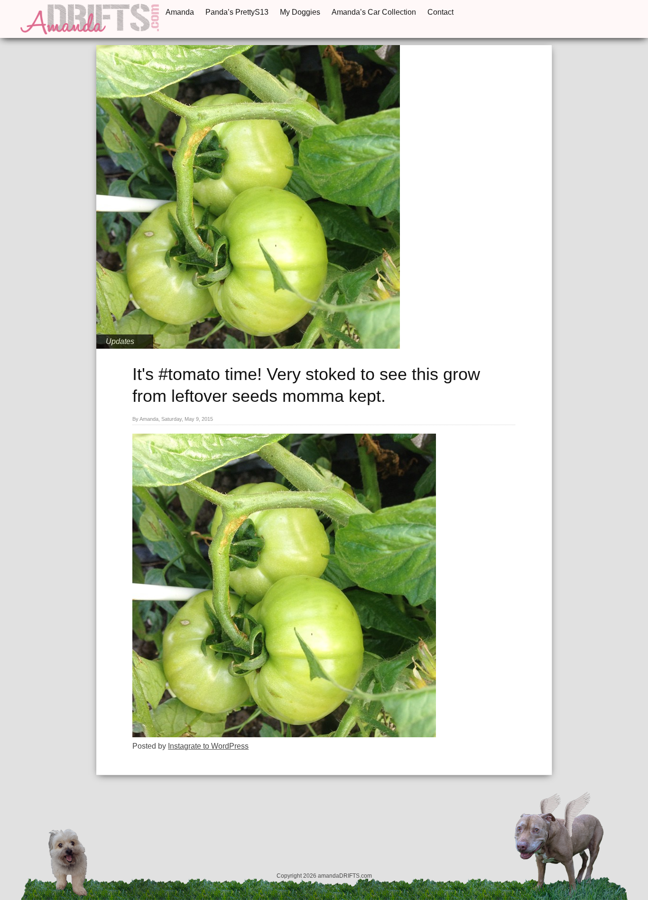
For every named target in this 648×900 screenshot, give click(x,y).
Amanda (180, 12)
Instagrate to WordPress (208, 746)
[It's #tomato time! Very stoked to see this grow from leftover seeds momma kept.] (284, 735)
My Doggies (300, 12)
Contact (440, 12)
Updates (120, 341)
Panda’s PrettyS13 (236, 12)
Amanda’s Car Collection (374, 12)
